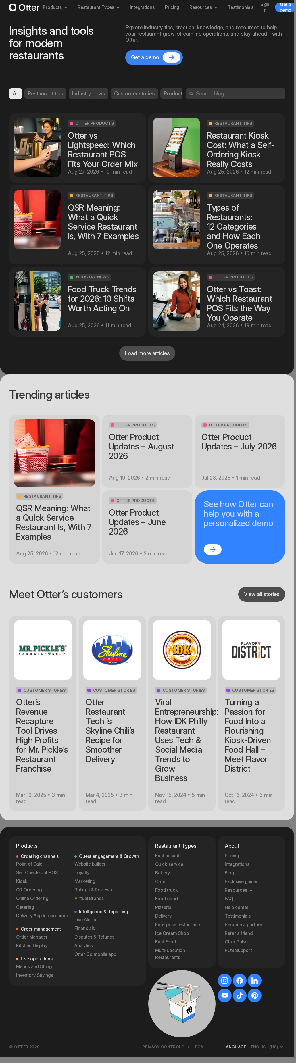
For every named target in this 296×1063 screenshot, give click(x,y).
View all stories (261, 594)
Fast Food (165, 942)
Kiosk (22, 881)
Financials (84, 928)
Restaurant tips (45, 94)
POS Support (238, 950)
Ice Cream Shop (172, 933)
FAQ (229, 898)
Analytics (83, 945)
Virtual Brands (89, 898)
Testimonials (240, 7)
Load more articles (147, 353)
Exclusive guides (241, 881)
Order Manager (32, 937)
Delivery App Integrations (42, 915)
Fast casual (167, 855)
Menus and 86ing (34, 966)
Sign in (264, 7)
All (16, 94)
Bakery (162, 873)
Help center (237, 907)
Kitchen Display (31, 945)
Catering (25, 907)
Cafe (160, 881)
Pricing (172, 7)
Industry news (88, 94)
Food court (166, 898)
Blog (229, 873)
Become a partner (243, 924)
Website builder (90, 864)
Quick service (169, 864)
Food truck (166, 890)
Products (52, 7)
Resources (200, 7)
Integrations (142, 7)
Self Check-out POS (37, 872)
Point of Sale (29, 864)
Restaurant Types (96, 7)
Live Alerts (85, 919)
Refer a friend (239, 933)
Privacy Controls (163, 1047)
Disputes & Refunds (94, 937)
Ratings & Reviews (93, 890)
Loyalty (81, 872)
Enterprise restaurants (178, 924)
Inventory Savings (34, 975)
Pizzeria (163, 907)
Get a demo (285, 7)
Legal (199, 1047)
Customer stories (134, 94)
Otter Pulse (236, 942)
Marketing (84, 881)
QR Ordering (29, 890)
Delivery (163, 916)
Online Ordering (32, 898)
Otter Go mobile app (95, 954)
